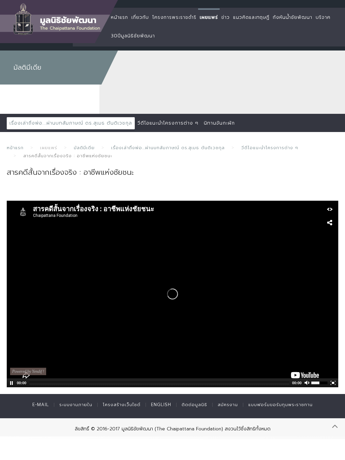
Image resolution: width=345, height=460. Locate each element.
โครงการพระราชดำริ (174, 17)
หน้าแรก (119, 17)
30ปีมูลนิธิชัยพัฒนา (133, 35)
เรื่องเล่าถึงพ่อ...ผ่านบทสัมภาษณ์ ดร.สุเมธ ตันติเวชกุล (70, 123)
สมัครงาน (228, 404)
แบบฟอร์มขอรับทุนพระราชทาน (280, 404)
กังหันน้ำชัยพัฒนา (292, 17)
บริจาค (323, 17)
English (161, 404)
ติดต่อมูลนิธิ (194, 404)
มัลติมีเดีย (84, 147)
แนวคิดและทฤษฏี (251, 17)
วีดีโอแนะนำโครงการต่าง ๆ (167, 123)
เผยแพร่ (209, 17)
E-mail (40, 404)
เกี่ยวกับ (140, 17)
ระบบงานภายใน (75, 404)
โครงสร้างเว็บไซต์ (121, 404)
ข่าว (225, 17)
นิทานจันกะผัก (219, 123)
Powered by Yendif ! (28, 371)
